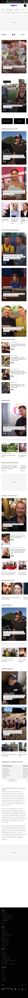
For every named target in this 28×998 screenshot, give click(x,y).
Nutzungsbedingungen (6, 957)
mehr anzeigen (11, 780)
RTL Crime (4, 977)
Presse (3, 972)
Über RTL (3, 968)
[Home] (14, 5)
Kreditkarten (4, 937)
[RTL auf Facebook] (12, 989)
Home (3, 984)
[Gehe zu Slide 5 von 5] (20, 74)
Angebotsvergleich (5, 940)
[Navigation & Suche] (25, 5)
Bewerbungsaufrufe (5, 920)
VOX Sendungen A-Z (7, 121)
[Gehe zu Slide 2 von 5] (10, 74)
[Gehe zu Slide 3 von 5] (14, 74)
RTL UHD (3, 922)
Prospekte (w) (4, 945)
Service (3, 948)
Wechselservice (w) (5, 938)
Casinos (3, 928)
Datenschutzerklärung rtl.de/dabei (8, 960)
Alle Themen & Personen (6, 915)
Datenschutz (4, 955)
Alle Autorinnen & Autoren (7, 917)
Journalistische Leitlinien (7, 918)
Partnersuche (4, 932)
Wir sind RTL (4, 967)
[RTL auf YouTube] (22, 989)
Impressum (4, 952)
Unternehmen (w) (5, 942)
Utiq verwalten (4, 962)
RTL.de (3, 910)
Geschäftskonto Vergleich (7, 935)
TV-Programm (19, 121)
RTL (2, 12)
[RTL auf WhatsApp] (25, 989)
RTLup (3, 975)
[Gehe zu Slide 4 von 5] (17, 74)
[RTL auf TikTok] (19, 989)
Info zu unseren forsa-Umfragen (8, 964)
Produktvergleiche (5, 933)
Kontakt (3, 950)
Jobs (2, 970)
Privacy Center (4, 953)
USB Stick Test (5, 769)
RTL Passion (4, 980)
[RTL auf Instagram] (15, 989)
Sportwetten (4, 930)
